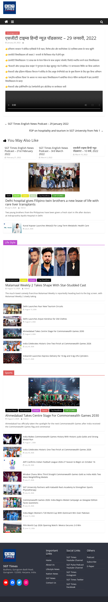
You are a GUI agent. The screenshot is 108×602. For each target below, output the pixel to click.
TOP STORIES (58, 195)
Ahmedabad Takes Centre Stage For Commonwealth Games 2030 (53, 331)
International (25, 410)
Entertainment (12, 280)
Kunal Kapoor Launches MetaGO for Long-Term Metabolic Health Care (56, 225)
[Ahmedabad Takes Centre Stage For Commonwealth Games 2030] (12, 330)
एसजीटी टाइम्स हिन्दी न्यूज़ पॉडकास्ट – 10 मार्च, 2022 (85, 149)
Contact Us (51, 582)
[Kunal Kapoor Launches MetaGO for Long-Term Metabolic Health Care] (12, 224)
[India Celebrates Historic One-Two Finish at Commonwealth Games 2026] (12, 342)
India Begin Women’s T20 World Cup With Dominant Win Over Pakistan (56, 513)
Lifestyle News (52, 569)
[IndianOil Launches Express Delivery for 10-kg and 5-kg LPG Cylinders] (12, 354)
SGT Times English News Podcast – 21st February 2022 (19, 151)
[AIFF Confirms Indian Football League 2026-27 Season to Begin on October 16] (12, 460)
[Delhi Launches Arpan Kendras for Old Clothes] (12, 317)
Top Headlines (44, 195)
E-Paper (90, 566)
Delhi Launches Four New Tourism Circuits (43, 306)
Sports (44, 410)
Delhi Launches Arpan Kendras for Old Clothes (45, 318)
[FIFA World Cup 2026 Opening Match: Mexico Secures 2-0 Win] (12, 524)
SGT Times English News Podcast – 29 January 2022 (36, 123)
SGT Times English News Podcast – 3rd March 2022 (53, 151)
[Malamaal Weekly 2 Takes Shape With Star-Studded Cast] (54, 248)
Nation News (52, 573)
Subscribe (91, 561)
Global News (12, 410)
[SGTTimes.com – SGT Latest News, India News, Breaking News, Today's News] (6, 22)
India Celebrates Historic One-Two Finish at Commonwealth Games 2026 (57, 343)
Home (48, 560)
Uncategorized (12, 33)
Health (16, 195)
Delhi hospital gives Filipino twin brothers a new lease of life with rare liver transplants (52, 202)
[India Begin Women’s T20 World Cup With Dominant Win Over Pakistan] (12, 511)
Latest (25, 195)
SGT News (50, 578)
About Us (50, 564)
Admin (23, 208)
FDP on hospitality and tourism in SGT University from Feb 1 (66, 130)
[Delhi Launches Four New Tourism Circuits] (12, 305)
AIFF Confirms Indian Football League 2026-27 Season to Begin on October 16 (59, 462)
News (33, 195)
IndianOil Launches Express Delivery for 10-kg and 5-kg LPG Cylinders (55, 356)
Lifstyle (32, 280)
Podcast (90, 557)
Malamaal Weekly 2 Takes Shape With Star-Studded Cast (45, 285)
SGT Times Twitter (75, 579)
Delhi (9, 195)
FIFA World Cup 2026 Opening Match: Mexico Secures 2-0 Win (52, 525)
